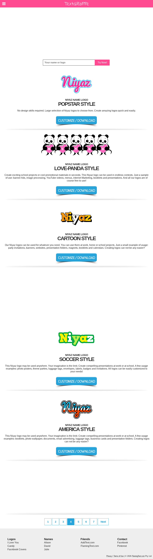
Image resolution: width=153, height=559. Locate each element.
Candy (10, 546)
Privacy (109, 556)
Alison (47, 542)
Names (48, 539)
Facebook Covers (16, 549)
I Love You (13, 542)
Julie (46, 549)
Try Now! (102, 62)
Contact (122, 539)
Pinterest (122, 546)
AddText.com (87, 542)
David (47, 546)
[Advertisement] (76, 33)
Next (103, 521)
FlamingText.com (90, 546)
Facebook (122, 542)
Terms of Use (118, 556)
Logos (11, 539)
